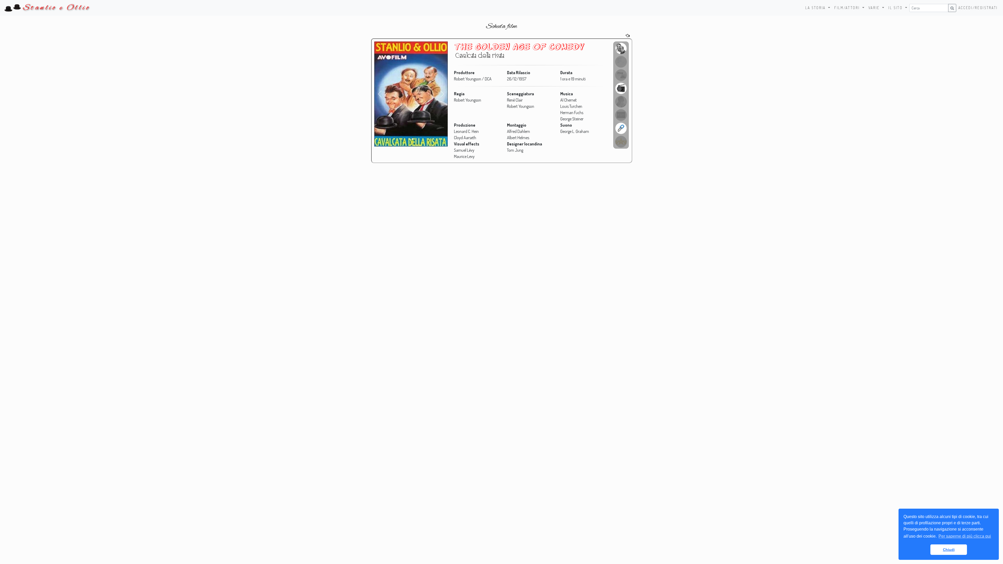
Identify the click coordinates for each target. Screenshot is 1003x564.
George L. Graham (574, 131)
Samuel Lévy (464, 150)
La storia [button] (816, 7)
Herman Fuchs (571, 112)
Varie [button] (874, 7)
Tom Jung (515, 150)
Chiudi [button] (949, 550)
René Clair (515, 100)
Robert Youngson (467, 100)
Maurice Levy (464, 156)
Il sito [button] (896, 7)
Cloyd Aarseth (465, 137)
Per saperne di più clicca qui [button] (964, 536)
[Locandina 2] (412, 139)
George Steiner (572, 118)
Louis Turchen (571, 106)
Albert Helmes (518, 137)
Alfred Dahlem (518, 131)
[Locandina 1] (409, 139)
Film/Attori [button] (847, 7)
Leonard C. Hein (466, 131)
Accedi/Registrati (978, 7)
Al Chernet (568, 100)
